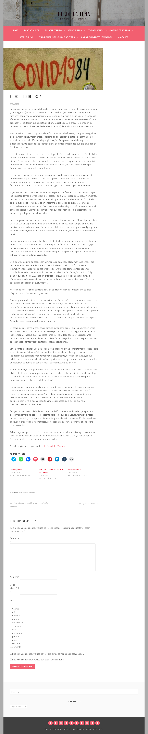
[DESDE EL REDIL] (81, 723)
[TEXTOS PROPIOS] (71, 723)
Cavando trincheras (119, 30)
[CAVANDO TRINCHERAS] (76, 723)
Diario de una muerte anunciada (96, 37)
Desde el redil (26, 37)
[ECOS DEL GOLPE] (55, 723)
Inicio (15, 30)
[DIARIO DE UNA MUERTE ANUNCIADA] (92, 723)
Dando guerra (75, 30)
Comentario (14, 540)
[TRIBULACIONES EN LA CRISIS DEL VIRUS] (87, 723)
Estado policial (16, 469)
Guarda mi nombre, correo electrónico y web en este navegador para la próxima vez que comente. (17, 627)
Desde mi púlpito (53, 30)
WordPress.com (94, 729)
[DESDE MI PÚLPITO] (61, 723)
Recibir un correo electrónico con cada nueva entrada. (38, 659)
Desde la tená (74, 14)
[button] (53, 69)
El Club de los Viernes (54, 446)
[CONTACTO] (97, 723)
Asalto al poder (74, 469)
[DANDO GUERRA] (66, 723)
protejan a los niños (87, 504)
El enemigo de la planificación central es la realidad (29, 505)
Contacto (123, 37)
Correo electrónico (14, 588)
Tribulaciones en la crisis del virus (57, 37)
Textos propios (95, 30)
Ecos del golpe (31, 30)
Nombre (14, 576)
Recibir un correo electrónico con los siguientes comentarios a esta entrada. (48, 653)
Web (12, 600)
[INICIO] (50, 723)
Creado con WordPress (57, 729)
